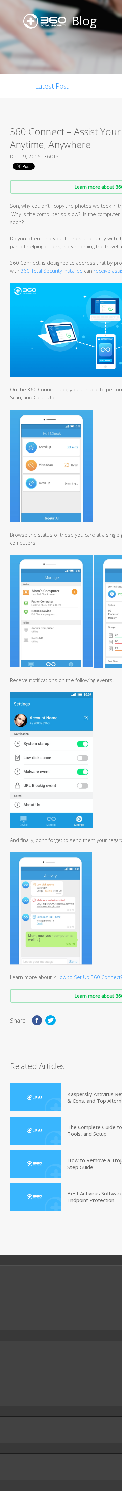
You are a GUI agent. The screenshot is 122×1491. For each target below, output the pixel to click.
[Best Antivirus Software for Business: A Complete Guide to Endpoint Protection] (35, 1197)
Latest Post (52, 86)
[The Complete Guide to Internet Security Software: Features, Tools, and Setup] (35, 1131)
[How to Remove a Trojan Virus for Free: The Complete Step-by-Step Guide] (35, 1164)
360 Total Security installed (52, 270)
